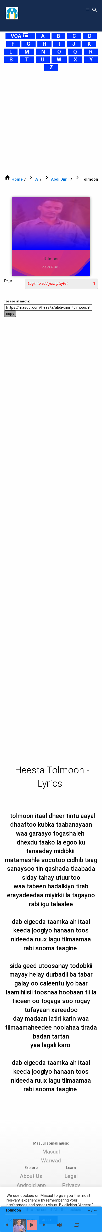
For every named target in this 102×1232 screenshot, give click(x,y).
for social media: (17, 301)
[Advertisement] (51, 122)
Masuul (51, 1152)
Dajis (8, 281)
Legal (71, 1176)
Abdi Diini (60, 179)
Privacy (71, 1185)
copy (10, 314)
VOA (20, 36)
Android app (31, 1185)
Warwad (51, 1160)
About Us (31, 1176)
